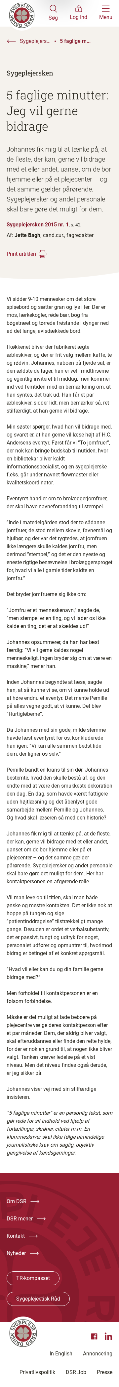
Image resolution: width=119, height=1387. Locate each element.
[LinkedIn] (108, 1336)
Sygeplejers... (35, 41)
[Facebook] (95, 1336)
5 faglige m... (75, 41)
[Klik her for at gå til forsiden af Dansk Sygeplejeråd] (28, 13)
